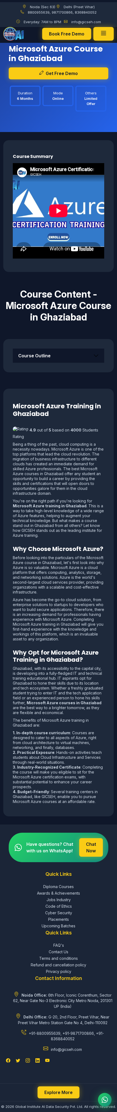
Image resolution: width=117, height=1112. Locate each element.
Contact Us (58, 951)
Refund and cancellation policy (58, 965)
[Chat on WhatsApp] (105, 1100)
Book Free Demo (66, 34)
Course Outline (34, 355)
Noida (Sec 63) (42, 7)
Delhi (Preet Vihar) (79, 7)
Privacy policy (58, 971)
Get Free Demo (62, 73)
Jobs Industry (59, 899)
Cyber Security (58, 912)
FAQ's (58, 945)
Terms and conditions (58, 958)
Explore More (58, 1092)
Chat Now (91, 847)
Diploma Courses (58, 886)
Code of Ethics (58, 906)
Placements (58, 919)
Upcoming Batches (58, 926)
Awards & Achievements (58, 893)
